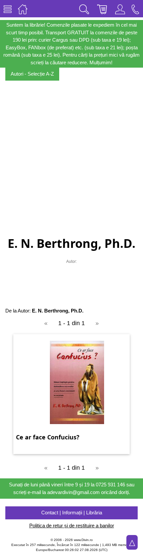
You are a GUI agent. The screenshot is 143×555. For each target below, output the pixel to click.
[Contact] (135, 8)
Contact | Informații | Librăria (71, 512)
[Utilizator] (120, 8)
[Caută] (84, 8)
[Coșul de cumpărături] (102, 8)
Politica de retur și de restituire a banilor (71, 525)
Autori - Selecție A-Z (32, 74)
